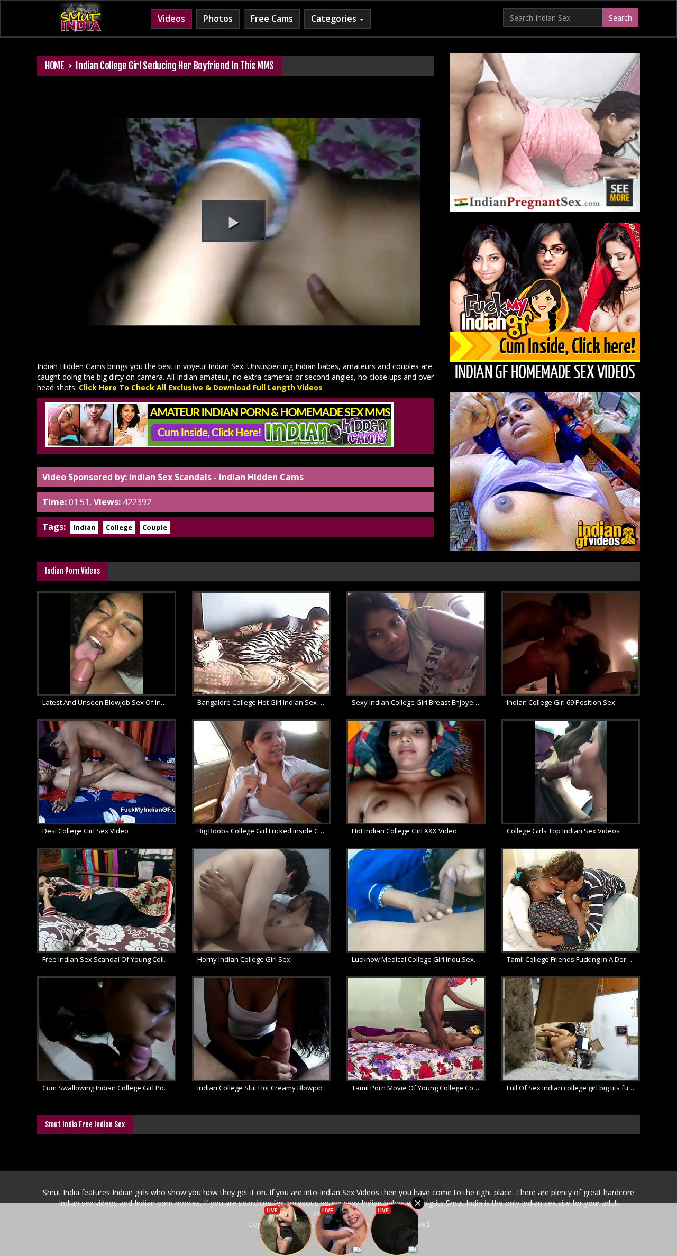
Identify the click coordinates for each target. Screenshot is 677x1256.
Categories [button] (335, 18)
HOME (55, 65)
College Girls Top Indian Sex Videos (563, 831)
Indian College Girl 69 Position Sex (561, 702)
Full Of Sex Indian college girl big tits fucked (574, 1088)
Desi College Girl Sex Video (85, 831)
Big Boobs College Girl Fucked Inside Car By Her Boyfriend (264, 831)
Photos (218, 18)
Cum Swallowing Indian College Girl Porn (106, 1088)
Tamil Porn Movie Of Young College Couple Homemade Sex (419, 1088)
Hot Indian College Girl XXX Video (404, 831)
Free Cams (272, 18)
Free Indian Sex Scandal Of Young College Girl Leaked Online (109, 959)
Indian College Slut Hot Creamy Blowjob (260, 1088)
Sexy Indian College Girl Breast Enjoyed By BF (419, 702)
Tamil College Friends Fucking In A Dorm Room (574, 959)
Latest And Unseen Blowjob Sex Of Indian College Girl (109, 702)
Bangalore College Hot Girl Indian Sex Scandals (264, 702)
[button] (234, 221)
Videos (171, 18)
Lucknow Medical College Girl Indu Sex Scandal (419, 959)
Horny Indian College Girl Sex (243, 959)
